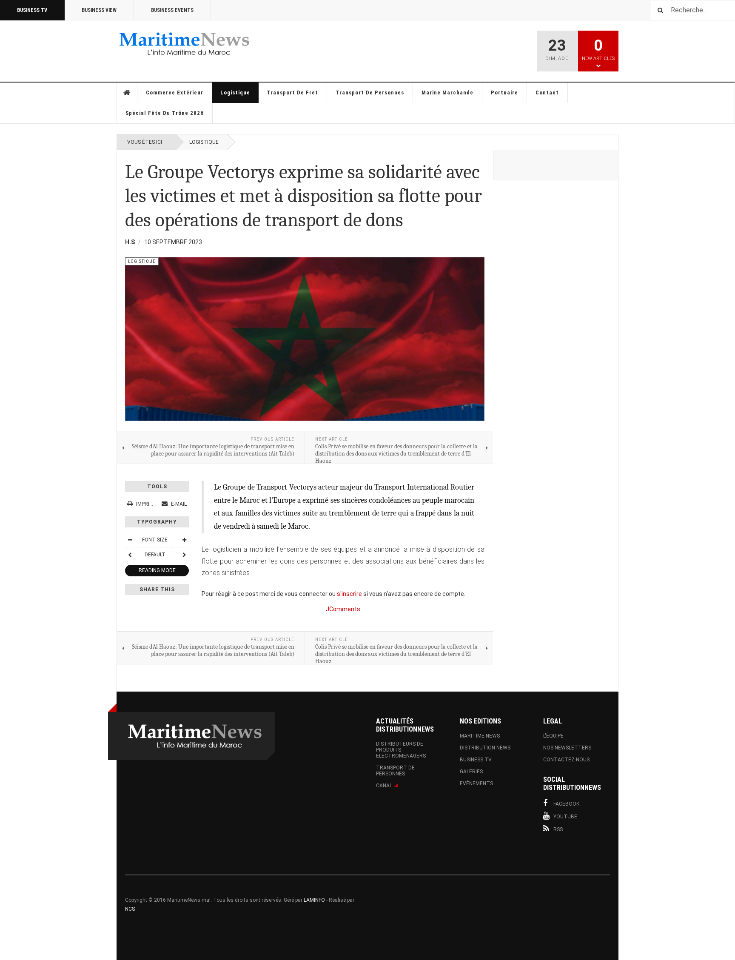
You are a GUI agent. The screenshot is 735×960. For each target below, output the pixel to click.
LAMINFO (314, 900)
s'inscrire (349, 593)
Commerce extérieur (174, 92)
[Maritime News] (185, 44)
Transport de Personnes (370, 92)
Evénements (476, 783)
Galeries (471, 772)
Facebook (566, 804)
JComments (343, 609)
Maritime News (480, 736)
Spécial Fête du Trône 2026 (164, 113)
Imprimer (148, 504)
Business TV (32, 10)
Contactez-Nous (566, 760)
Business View (99, 10)
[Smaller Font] (129, 539)
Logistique (235, 92)
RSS (558, 829)
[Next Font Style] (184, 554)
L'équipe (553, 736)
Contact (547, 92)
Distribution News (485, 748)
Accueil (127, 93)
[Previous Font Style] (129, 554)
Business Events (172, 10)
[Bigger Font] (184, 539)
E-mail (178, 504)
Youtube (565, 817)
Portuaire (504, 92)
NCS (130, 909)
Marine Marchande (447, 92)
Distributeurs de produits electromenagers (401, 750)
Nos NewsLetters (567, 748)
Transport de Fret (292, 92)
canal (384, 786)
